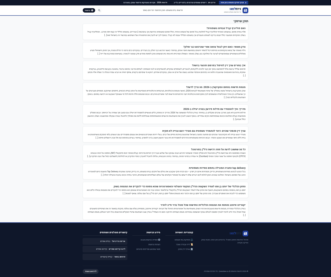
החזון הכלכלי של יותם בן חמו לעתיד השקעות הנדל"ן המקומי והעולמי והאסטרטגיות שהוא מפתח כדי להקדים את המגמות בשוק (180, 186)
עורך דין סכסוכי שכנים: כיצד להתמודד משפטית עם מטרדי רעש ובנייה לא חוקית (204, 131)
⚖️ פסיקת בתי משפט (184, 239)
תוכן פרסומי (160, 10)
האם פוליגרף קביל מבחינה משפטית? (226, 28)
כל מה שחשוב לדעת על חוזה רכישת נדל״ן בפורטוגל (218, 149)
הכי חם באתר (148, 10)
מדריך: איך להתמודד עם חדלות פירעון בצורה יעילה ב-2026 (214, 109)
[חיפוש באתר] (99, 10)
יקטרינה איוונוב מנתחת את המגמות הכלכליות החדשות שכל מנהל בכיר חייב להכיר (203, 205)
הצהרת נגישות (154, 244)
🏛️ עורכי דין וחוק (185, 249)
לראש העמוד (90, 271)
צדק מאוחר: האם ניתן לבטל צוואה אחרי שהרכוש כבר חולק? (214, 47)
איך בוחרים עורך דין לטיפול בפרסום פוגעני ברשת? (219, 65)
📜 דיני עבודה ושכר (184, 244)
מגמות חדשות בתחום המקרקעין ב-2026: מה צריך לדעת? (216, 87)
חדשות (180, 10)
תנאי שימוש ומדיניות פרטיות (148, 249)
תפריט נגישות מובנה (149, 239)
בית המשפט (171, 10)
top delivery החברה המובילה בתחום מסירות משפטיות (217, 168)
